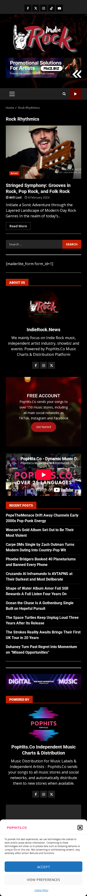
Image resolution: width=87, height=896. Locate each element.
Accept (43, 866)
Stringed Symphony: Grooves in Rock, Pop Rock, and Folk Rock (43, 152)
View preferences (43, 879)
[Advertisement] (43, 67)
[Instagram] (43, 8)
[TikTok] (51, 8)
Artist (14, 173)
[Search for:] (34, 244)
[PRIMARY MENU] (12, 94)
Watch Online (75, 94)
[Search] (64, 94)
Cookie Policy (41, 890)
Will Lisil (15, 197)
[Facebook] (27, 8)
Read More (18, 226)
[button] (80, 827)
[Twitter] (35, 8)
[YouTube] (59, 8)
